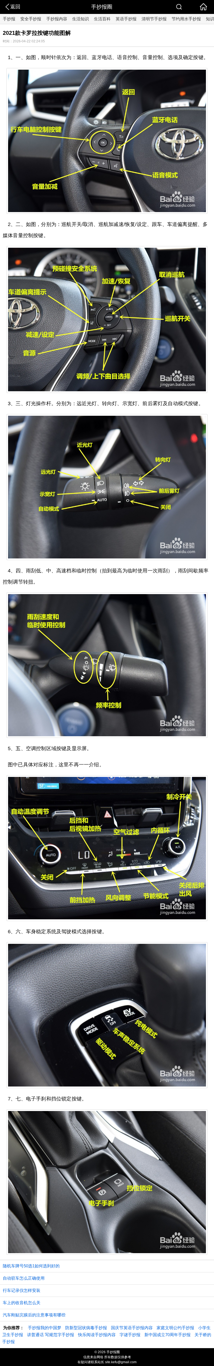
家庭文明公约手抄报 (175, 1327)
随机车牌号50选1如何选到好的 (31, 1265)
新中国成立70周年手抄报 (167, 1334)
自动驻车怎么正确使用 (24, 1278)
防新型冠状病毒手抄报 (86, 1327)
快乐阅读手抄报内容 (97, 1334)
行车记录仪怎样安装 (21, 1290)
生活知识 (80, 18)
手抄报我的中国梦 (44, 1327)
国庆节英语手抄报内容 (132, 1327)
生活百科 (102, 18)
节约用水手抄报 (186, 18)
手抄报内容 (56, 18)
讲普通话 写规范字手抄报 (50, 1334)
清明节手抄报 (154, 18)
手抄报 (9, 18)
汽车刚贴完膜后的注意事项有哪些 (34, 1314)
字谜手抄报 (130, 1334)
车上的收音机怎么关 (21, 1302)
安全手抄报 (30, 18)
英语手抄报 (126, 18)
